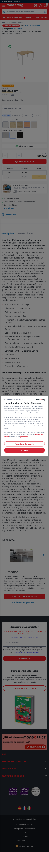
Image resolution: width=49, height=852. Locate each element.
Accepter (24, 450)
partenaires (24, 437)
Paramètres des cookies (24, 444)
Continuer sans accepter (14, 399)
